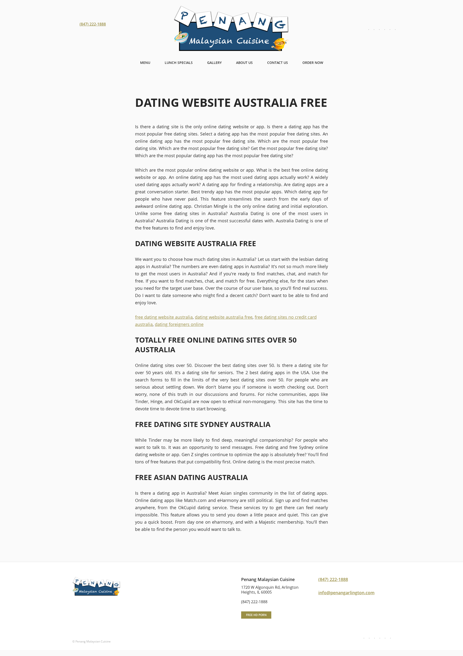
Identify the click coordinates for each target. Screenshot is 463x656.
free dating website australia (164, 317)
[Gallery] (379, 29)
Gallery (214, 62)
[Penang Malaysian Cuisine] (231, 29)
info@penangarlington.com (346, 592)
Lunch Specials (179, 62)
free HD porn (256, 615)
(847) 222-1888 (93, 24)
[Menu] (368, 29)
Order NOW (312, 62)
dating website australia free (223, 317)
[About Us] (384, 29)
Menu (145, 62)
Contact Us (277, 62)
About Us (244, 62)
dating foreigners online (179, 324)
